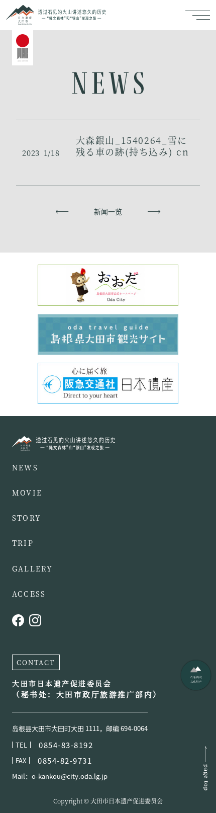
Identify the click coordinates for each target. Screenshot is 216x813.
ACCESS (29, 593)
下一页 (154, 211)
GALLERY (32, 568)
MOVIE (27, 492)
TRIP (23, 542)
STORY (26, 517)
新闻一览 (108, 211)
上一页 (62, 211)
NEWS (25, 467)
